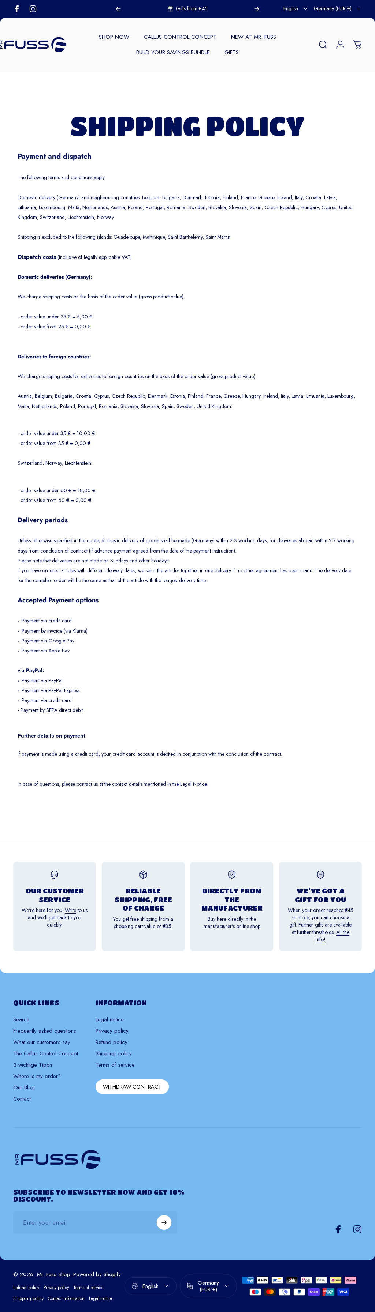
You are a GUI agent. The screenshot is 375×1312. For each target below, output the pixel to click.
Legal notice (110, 1019)
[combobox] (295, 9)
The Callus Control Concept (45, 1053)
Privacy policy (112, 1031)
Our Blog (24, 1087)
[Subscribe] (164, 1222)
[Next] (257, 9)
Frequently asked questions (44, 1031)
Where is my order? (37, 1076)
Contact (22, 1099)
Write (70, 910)
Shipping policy (114, 1053)
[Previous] (118, 9)
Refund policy (111, 1042)
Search (21, 1019)
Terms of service (115, 1065)
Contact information (66, 1298)
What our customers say (41, 1042)
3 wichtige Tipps (32, 1065)
